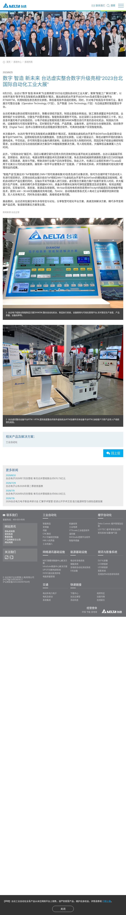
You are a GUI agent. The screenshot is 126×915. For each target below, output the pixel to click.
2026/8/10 (35, 477)
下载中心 (74, 593)
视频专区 (101, 593)
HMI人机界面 (48, 540)
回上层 (115, 453)
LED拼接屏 (103, 567)
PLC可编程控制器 (51, 537)
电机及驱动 (48, 596)
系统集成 (47, 600)
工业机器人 (48, 544)
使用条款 (9, 534)
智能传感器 (74, 540)
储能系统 (74, 564)
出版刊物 (101, 596)
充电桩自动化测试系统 (80, 567)
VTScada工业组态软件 (79, 530)
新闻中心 (18, 62)
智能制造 (47, 523)
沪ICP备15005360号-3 (12, 579)
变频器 (46, 527)
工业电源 (73, 527)
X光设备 (74, 571)
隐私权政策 (10, 531)
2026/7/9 (35, 492)
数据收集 (9, 537)
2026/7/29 (24, 484)
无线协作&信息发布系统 (108, 574)
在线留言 (101, 600)
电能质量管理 (49, 576)
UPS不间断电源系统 (52, 570)
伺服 (45, 530)
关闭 (63, 909)
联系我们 (12, 515)
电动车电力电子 (50, 593)
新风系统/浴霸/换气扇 (107, 533)
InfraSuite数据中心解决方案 (55, 566)
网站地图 (9, 542)
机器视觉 (73, 523)
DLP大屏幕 (103, 560)
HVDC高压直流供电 (51, 573)
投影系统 (102, 571)
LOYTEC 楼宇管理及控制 (109, 529)
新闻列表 (29, 62)
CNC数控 (47, 534)
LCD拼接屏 (103, 564)
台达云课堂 (75, 596)
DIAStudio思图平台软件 (79, 537)
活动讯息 (74, 600)
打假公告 (106, 901)
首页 (8, 62)
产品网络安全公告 (13, 539)
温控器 (72, 534)
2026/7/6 (54, 500)
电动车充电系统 (77, 560)
